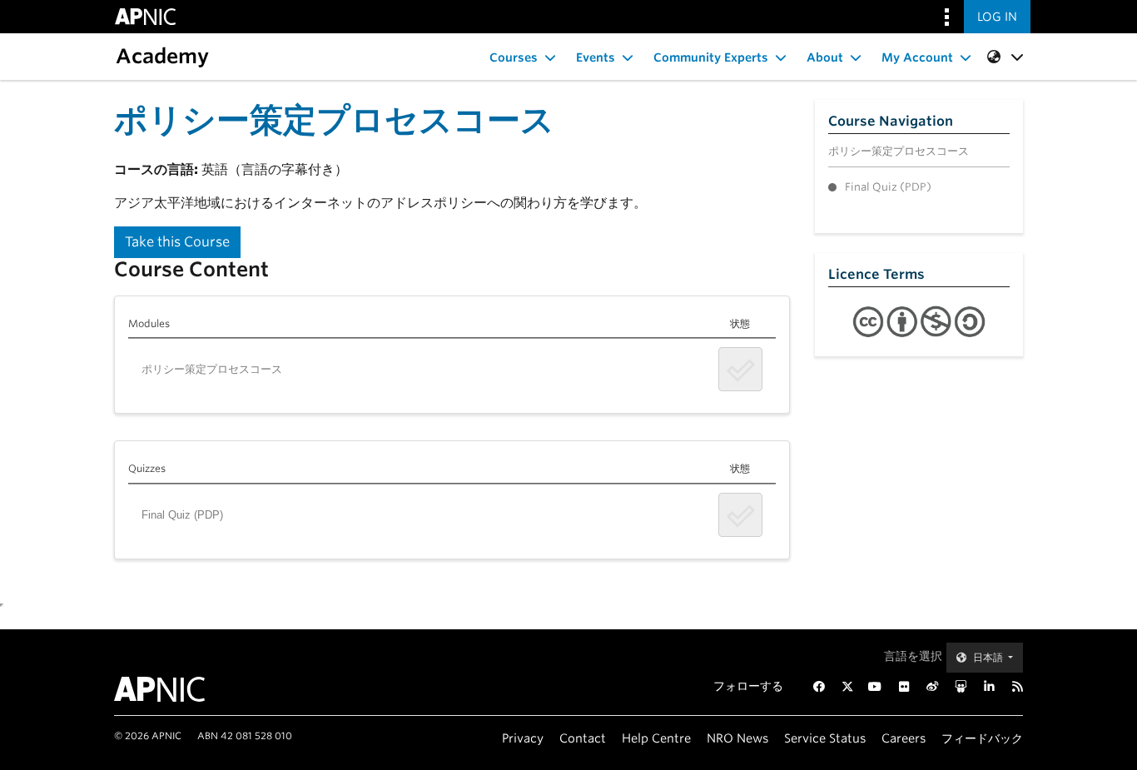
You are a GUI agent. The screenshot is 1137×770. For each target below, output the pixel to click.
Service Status (825, 738)
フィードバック (982, 738)
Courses (513, 57)
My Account (917, 57)
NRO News (737, 738)
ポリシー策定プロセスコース (212, 369)
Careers (903, 738)
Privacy (523, 738)
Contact (582, 738)
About (825, 57)
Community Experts (710, 57)
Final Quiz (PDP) (182, 515)
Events (595, 57)
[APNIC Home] (179, 689)
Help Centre (656, 738)
